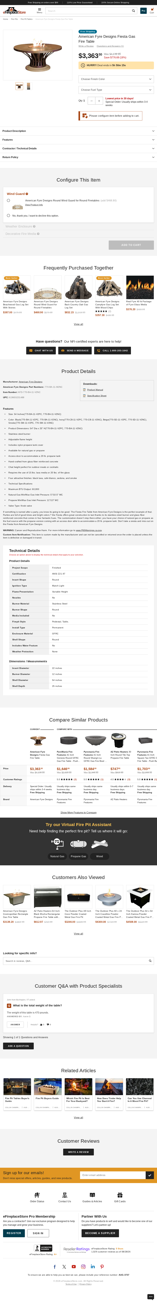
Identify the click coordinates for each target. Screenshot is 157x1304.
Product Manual (95, 389)
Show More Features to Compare (79, 812)
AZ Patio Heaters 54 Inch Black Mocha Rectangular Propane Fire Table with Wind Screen (47, 914)
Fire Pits (14, 19)
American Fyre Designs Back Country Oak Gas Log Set (77, 304)
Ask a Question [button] (18, 1046)
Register (14, 1233)
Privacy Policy (85, 1284)
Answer (15, 1025)
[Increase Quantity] (99, 101)
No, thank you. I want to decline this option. (35, 215)
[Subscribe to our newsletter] (150, 1175)
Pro (143, 11)
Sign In (38, 1233)
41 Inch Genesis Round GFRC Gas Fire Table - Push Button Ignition (68, 757)
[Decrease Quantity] (91, 101)
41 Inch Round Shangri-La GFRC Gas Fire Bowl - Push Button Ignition (94, 757)
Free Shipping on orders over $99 (43, 3)
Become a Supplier (100, 1233)
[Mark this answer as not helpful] (48, 1025)
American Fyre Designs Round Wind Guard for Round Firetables (46, 304)
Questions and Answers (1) (110, 46)
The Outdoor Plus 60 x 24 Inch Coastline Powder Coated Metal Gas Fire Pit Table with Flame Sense (108, 914)
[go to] (17, 287)
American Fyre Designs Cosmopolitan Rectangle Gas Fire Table (15, 914)
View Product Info (34, 205)
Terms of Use (71, 1284)
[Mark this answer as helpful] (41, 1025)
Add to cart (131, 245)
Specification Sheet (97, 395)
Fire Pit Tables (27, 19)
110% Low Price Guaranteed (80, 3)
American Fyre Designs (30, 381)
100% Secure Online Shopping (115, 3)
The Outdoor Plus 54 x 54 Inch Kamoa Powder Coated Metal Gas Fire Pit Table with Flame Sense (139, 914)
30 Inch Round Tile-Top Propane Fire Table (121, 755)
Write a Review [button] (86, 46)
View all (78, 324)
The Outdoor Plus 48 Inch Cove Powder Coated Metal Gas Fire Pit (78, 914)
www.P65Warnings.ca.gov (89, 530)
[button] (75, 350)
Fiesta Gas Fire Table (40, 755)
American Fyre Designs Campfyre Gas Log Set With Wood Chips (107, 304)
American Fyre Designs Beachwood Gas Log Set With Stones (15, 304)
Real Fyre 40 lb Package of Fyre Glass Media (138, 303)
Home (5, 19)
